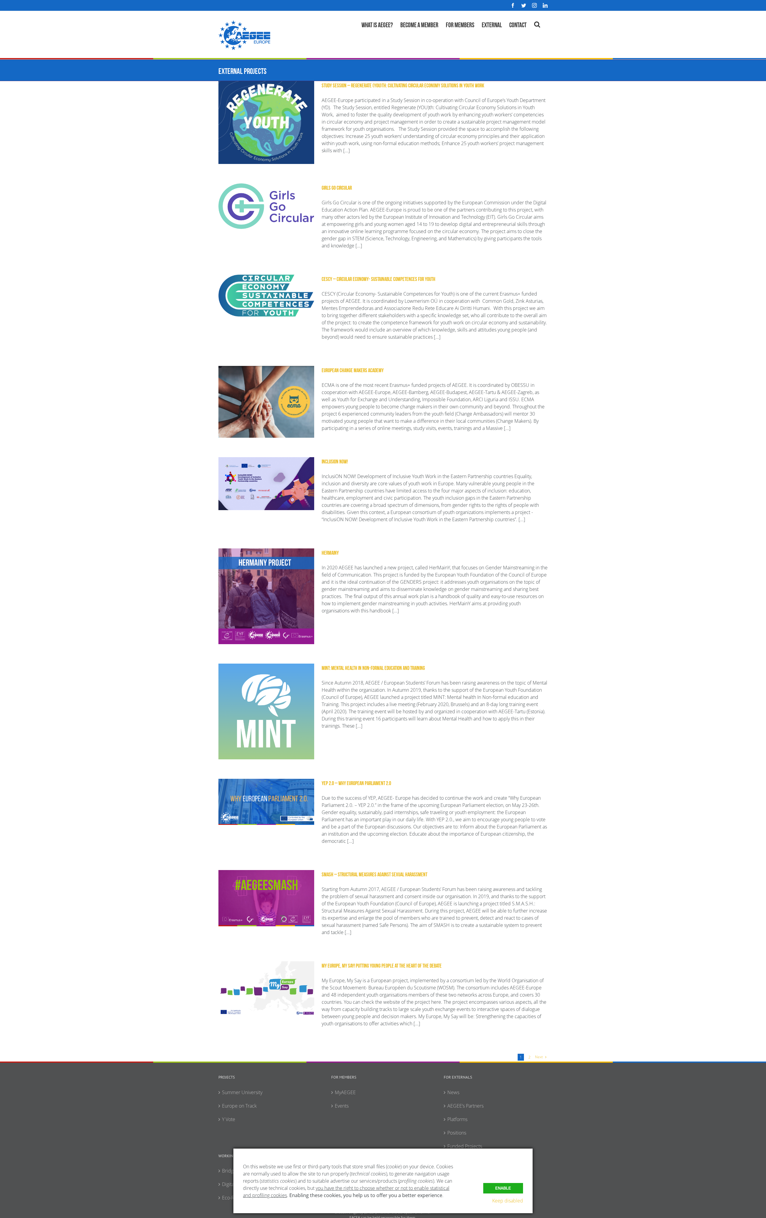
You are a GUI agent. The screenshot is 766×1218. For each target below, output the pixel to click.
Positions (456, 1132)
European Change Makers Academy (353, 369)
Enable (503, 1188)
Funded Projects (464, 1146)
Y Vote (228, 1119)
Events (342, 1106)
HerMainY (330, 552)
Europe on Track (239, 1106)
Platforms (457, 1119)
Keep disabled (507, 1200)
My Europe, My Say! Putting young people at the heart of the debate (382, 965)
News (453, 1092)
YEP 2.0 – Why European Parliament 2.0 (356, 782)
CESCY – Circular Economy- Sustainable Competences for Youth (378, 278)
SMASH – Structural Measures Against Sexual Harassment (374, 874)
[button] (537, 23)
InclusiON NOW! (335, 461)
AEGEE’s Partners (465, 1106)
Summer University (242, 1092)
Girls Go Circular (337, 187)
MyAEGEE (345, 1092)
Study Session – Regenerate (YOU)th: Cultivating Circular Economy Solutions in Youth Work (403, 85)
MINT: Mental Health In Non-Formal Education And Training (373, 667)
